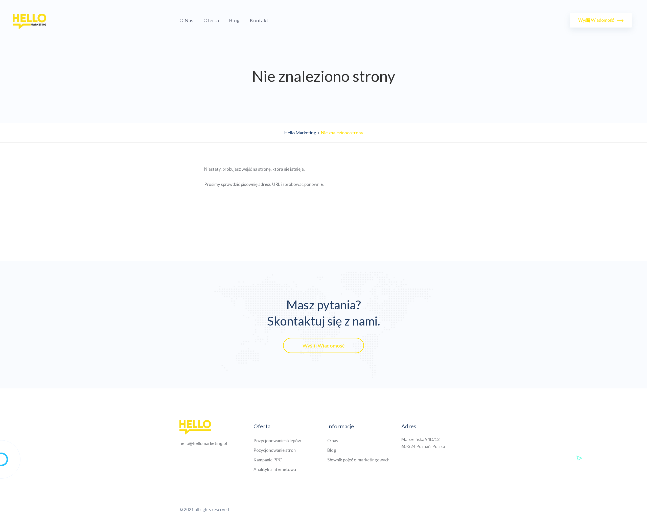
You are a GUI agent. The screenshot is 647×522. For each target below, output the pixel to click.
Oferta (211, 20)
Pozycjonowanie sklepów (277, 440)
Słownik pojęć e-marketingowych (358, 459)
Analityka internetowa (274, 469)
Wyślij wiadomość (596, 20)
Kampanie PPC (267, 459)
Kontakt (259, 20)
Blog (234, 20)
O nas (186, 20)
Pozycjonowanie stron (274, 450)
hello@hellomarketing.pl (203, 443)
